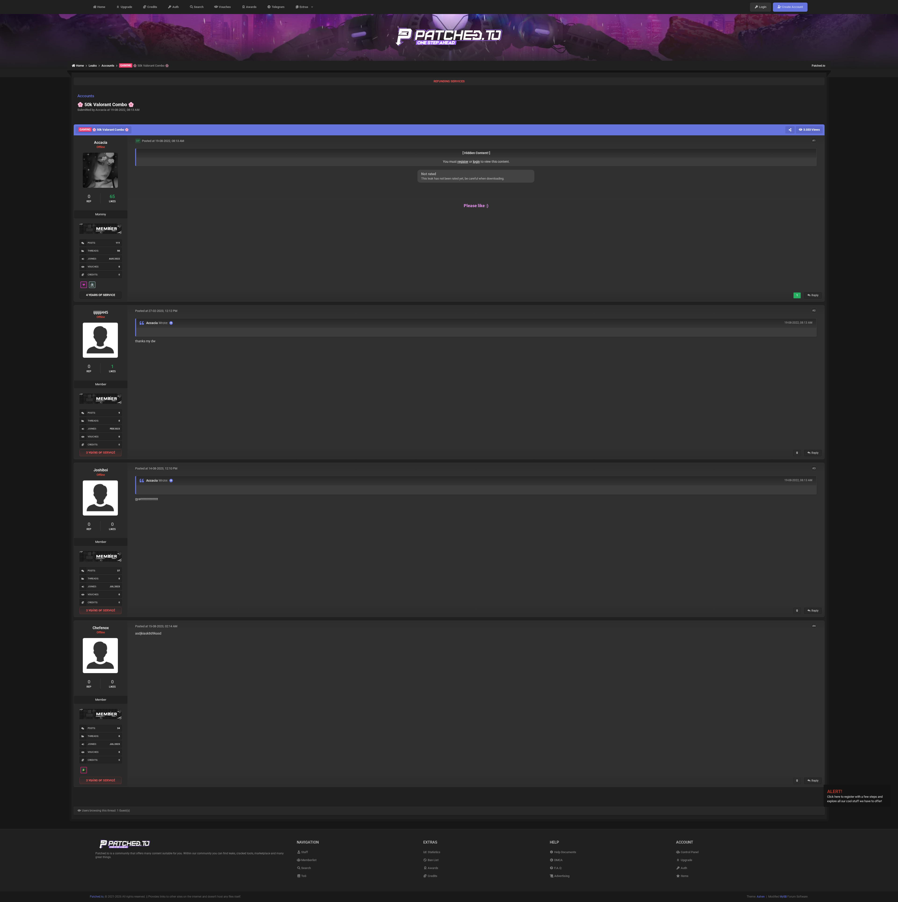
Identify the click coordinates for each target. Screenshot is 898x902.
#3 (813, 468)
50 (118, 250)
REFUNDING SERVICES (449, 81)
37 (118, 570)
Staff (304, 852)
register (462, 161)
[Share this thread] (790, 129)
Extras (304, 7)
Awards (251, 7)
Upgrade (126, 7)
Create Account (792, 7)
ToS (303, 876)
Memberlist (308, 860)
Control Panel (689, 852)
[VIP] (83, 284)
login (476, 161)
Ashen (761, 896)
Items (684, 876)
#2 (813, 310)
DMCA (558, 860)
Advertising (561, 876)
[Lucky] (83, 770)
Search (198, 7)
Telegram (277, 7)
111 (118, 243)
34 (118, 728)
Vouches (224, 7)
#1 (813, 140)
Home (101, 7)
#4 (813, 626)
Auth (175, 7)
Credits (152, 7)
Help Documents (565, 852)
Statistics (433, 852)
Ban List (432, 860)
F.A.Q (557, 868)
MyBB (783, 896)
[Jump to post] (171, 323)
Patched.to (818, 65)
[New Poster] (92, 284)
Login (762, 7)
